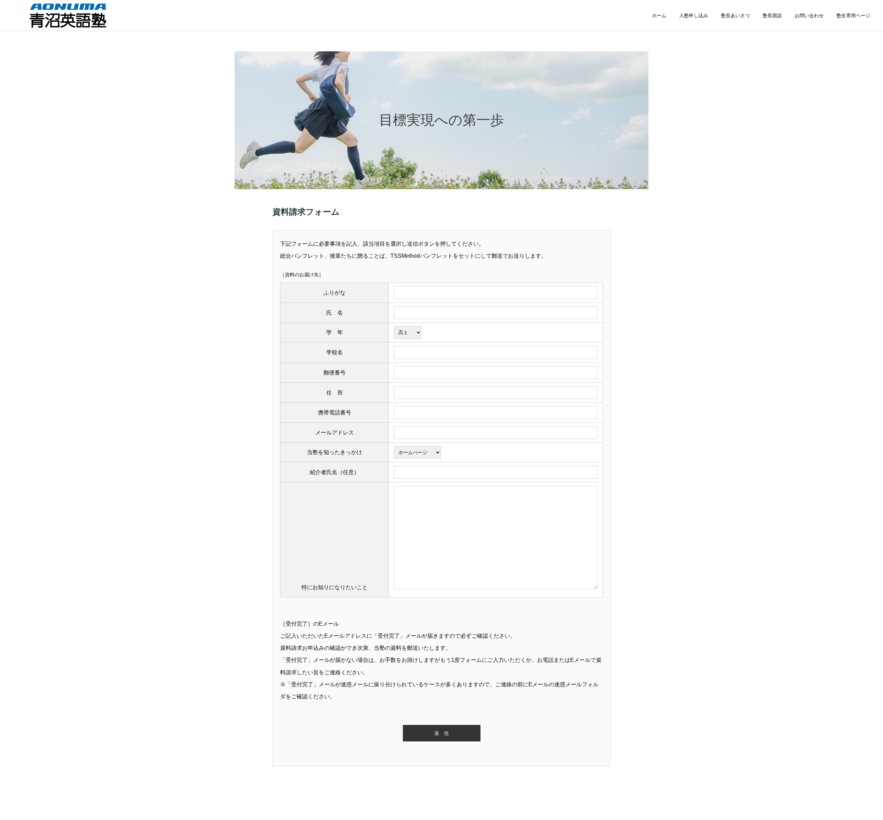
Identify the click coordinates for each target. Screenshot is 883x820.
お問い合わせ (809, 15)
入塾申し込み (693, 15)
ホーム (659, 15)
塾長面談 (772, 15)
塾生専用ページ (853, 15)
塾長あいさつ (735, 15)
